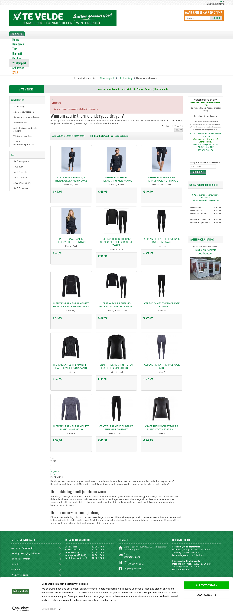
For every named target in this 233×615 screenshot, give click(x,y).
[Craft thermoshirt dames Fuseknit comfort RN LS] (161, 420)
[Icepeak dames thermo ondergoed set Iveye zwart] (116, 297)
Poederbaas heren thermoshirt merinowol (116, 179)
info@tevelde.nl (205, 149)
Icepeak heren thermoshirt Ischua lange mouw (71, 428)
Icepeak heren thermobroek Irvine (161, 366)
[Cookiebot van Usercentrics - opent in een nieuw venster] (20, 608)
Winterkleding (20, 122)
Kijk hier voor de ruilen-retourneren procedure (205, 135)
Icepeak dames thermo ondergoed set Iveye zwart (116, 305)
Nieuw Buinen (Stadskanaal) (205, 144)
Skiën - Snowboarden (23, 111)
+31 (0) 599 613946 (134, 564)
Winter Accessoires (22, 136)
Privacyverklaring (19, 574)
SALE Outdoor (20, 177)
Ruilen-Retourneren (20, 558)
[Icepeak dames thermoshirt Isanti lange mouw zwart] (71, 359)
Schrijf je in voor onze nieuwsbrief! (205, 162)
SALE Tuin (18, 166)
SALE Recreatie (20, 172)
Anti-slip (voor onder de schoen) (25, 129)
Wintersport (107, 78)
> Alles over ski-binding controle (205, 200)
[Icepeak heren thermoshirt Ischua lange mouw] (71, 420)
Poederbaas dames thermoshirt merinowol (71, 240)
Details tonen (49, 608)
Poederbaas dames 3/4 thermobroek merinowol (161, 179)
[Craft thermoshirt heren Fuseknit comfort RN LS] (116, 359)
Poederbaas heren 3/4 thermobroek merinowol (71, 179)
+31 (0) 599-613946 (205, 147)
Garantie (15, 564)
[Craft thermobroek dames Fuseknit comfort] (116, 420)
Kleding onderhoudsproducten (24, 143)
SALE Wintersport (21, 182)
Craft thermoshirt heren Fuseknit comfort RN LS (116, 366)
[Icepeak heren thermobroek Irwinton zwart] (161, 233)
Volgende (54, 471)
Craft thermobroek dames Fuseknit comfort (116, 428)
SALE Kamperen (21, 161)
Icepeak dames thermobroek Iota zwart (161, 305)
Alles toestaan (206, 585)
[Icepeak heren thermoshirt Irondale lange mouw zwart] (71, 297)
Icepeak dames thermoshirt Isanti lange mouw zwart (71, 366)
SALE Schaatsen (21, 188)
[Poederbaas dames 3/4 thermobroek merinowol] (161, 171)
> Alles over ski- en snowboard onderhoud (205, 196)
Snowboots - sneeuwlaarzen (26, 117)
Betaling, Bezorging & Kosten (25, 553)
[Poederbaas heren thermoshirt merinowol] (116, 171)
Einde (52, 474)
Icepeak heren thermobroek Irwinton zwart (161, 240)
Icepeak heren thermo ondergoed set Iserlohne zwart (116, 242)
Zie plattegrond (131, 549)
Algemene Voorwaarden (22, 548)
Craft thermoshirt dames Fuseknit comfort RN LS (161, 428)
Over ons (15, 569)
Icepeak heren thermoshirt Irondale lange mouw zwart (71, 305)
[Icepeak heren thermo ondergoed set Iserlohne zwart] (116, 233)
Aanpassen (204, 594)
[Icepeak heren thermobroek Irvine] (161, 359)
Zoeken (216, 18)
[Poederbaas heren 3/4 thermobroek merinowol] (71, 171)
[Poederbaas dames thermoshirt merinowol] (71, 233)
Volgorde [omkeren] (75, 135)
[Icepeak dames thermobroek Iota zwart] (161, 297)
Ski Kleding (125, 78)
